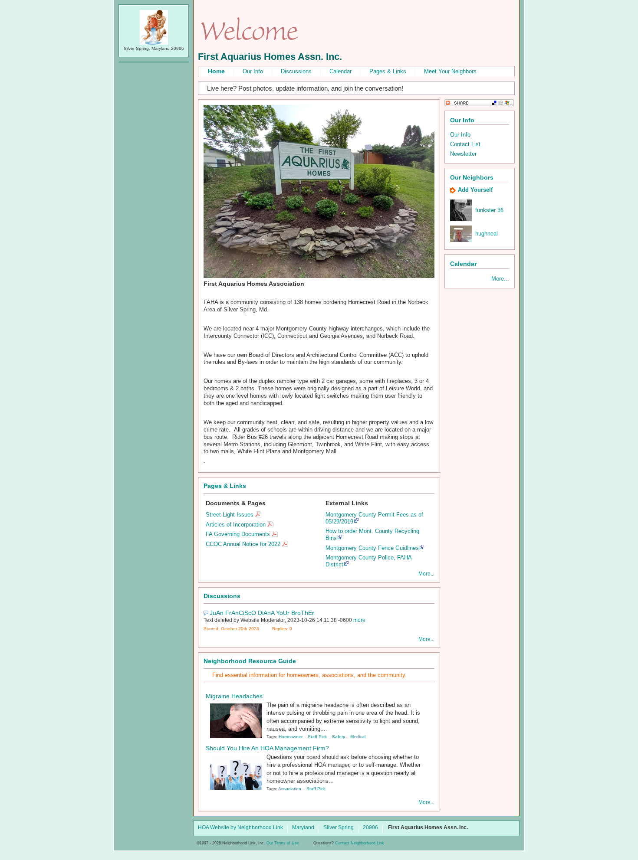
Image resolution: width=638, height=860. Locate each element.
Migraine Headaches (234, 696)
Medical (357, 736)
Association (289, 788)
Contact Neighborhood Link (359, 843)
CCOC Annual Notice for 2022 (243, 544)
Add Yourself (475, 189)
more (359, 620)
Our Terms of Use (282, 843)
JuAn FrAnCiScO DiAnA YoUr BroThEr (262, 612)
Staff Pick (317, 736)
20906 (370, 828)
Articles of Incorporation (236, 524)
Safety (338, 736)
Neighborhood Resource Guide (250, 660)
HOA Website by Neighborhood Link (240, 828)
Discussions (296, 71)
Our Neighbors (471, 177)
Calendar (340, 71)
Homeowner (291, 736)
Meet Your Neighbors (450, 71)
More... (426, 574)
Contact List (465, 144)
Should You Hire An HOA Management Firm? (267, 748)
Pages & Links (387, 71)
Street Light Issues (229, 514)
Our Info (253, 71)
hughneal (486, 233)
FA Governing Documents (238, 534)
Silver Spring (338, 828)
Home (216, 71)
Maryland (303, 828)
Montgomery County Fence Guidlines (372, 548)
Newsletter (463, 153)
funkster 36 (489, 210)
